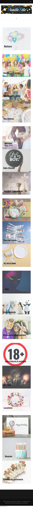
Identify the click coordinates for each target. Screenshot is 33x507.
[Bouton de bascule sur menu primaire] (16, 18)
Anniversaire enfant (12, 73)
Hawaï (8, 217)
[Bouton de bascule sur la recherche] (30, 2)
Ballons (8, 46)
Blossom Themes (10, 503)
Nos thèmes (8, 119)
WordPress (25, 503)
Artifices (7, 385)
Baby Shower (9, 168)
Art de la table (10, 263)
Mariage (8, 143)
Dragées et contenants (13, 479)
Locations (8, 408)
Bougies (8, 456)
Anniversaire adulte (11, 96)
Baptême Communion (13, 191)
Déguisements (9, 312)
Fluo (7, 289)
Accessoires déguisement (14, 335)
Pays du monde (10, 240)
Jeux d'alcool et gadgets (15, 361)
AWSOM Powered (3, 506)
